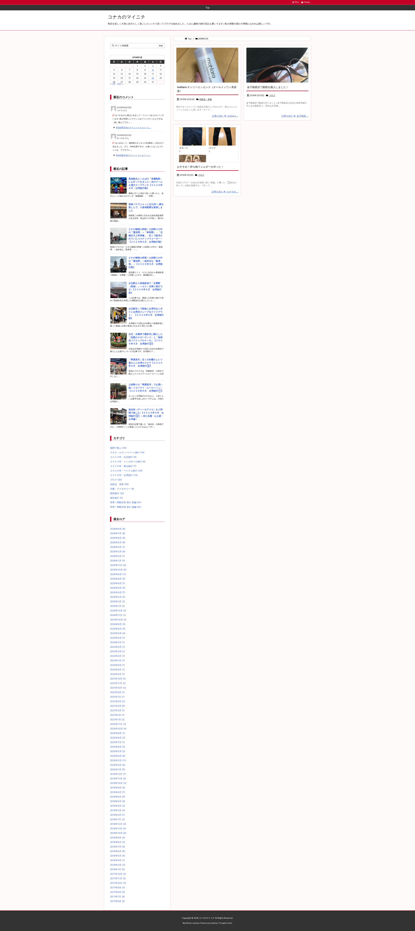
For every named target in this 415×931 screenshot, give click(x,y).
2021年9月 (117, 692)
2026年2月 (117, 556)
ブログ (272, 95)
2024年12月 (118, 610)
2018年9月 (117, 837)
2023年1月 (117, 660)
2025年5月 (117, 587)
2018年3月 (117, 864)
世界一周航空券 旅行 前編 (125, 502)
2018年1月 (117, 869)
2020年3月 (118, 760)
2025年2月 (117, 601)
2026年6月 (117, 537)
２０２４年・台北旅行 (123, 457)
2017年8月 (117, 892)
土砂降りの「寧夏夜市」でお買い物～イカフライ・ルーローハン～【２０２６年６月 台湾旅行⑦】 (146, 387)
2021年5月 (117, 701)
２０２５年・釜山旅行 (123, 466)
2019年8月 (117, 792)
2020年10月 (118, 728)
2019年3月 (117, 810)
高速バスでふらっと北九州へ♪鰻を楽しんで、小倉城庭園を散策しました (146, 207)
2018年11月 (118, 828)
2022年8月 (117, 665)
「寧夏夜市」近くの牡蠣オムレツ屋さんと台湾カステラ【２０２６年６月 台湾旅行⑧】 (146, 362)
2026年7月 (117, 533)
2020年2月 (117, 764)
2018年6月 (117, 851)
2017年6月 (117, 901)
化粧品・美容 (205, 99)
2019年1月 (117, 819)
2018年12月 (118, 824)
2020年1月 (117, 769)
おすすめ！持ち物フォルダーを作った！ (200, 166)
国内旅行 (117, 493)
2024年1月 (117, 642)
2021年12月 (118, 678)
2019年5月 (117, 801)
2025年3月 (117, 596)
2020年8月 (117, 737)
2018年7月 (117, 846)
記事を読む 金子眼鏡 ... (295, 115)
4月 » (120, 84)
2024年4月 (117, 637)
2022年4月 (117, 674)
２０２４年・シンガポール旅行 (128, 461)
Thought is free (225, 923)
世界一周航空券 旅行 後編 (125, 506)
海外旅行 (116, 497)
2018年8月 (117, 842)
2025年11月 (118, 565)
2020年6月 (117, 746)
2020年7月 (117, 742)
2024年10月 (118, 619)
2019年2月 (117, 814)
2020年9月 (117, 733)
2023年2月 (117, 656)
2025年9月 (118, 574)
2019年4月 (117, 805)
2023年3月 (117, 651)
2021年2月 (117, 715)
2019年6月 (117, 796)
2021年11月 (118, 683)
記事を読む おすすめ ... (225, 191)
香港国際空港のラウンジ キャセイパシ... (133, 127)
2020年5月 (117, 751)
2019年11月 (118, 778)
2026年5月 (117, 542)
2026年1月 (117, 560)
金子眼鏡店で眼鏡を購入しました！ (268, 87)
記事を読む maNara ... (225, 115)
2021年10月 (118, 687)
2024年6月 (117, 628)
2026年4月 (117, 547)
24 (153, 78)
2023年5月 (117, 646)
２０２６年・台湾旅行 (124, 475)
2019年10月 (118, 783)
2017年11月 (118, 878)
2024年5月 (117, 633)
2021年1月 (117, 719)
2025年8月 (117, 578)
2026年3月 (117, 551)
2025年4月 (117, 592)
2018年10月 (118, 833)
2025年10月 (118, 569)
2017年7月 (117, 896)
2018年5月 (117, 855)
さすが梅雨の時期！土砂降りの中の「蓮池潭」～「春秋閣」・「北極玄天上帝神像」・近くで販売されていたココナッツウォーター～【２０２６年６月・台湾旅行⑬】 (146, 235)
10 (153, 70)
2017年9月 (117, 887)
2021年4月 (117, 705)
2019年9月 (117, 787)
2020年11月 (118, 724)
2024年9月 (117, 624)
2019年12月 (118, 774)
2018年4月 (117, 860)
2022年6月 (117, 669)
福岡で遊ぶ (118, 447)
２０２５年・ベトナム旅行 (126, 470)
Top (189, 38)
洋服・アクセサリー (122, 488)
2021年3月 (117, 710)
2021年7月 (117, 696)
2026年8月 (117, 528)
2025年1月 (117, 606)
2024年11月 (118, 615)
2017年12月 (118, 873)
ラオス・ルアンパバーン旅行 (127, 452)
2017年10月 (118, 883)
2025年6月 (117, 583)
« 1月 (112, 84)
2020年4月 (117, 755)
